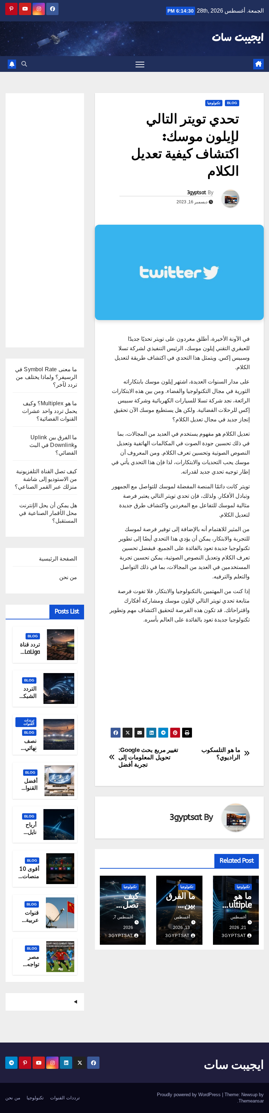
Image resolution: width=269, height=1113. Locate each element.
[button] (24, 64)
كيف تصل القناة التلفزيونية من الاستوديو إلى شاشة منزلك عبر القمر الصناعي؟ (46, 479)
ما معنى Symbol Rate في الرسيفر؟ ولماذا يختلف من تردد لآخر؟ (46, 377)
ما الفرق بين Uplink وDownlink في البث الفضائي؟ (53, 445)
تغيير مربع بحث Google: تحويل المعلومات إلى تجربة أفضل (148, 757)
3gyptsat (196, 193)
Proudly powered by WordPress (189, 1094)
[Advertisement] (179, 678)
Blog (232, 103)
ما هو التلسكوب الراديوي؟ (220, 753)
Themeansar (251, 1101)
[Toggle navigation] (140, 64)
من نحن (68, 577)
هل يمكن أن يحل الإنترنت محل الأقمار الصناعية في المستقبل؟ (48, 513)
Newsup (249, 1094)
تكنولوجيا (213, 103)
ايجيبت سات (238, 38)
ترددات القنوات (28, 722)
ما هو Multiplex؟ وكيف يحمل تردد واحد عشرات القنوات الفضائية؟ (49, 411)
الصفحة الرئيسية (58, 559)
